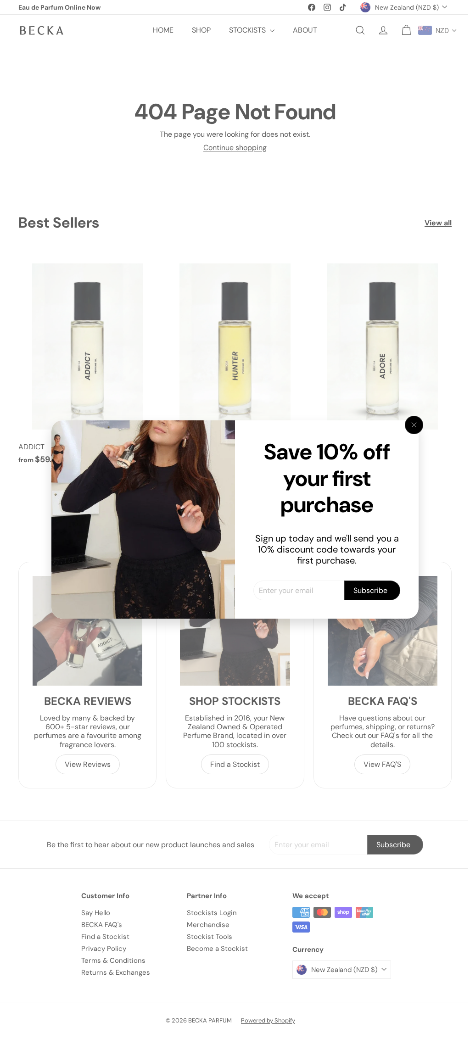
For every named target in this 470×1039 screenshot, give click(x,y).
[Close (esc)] (411, 425)
